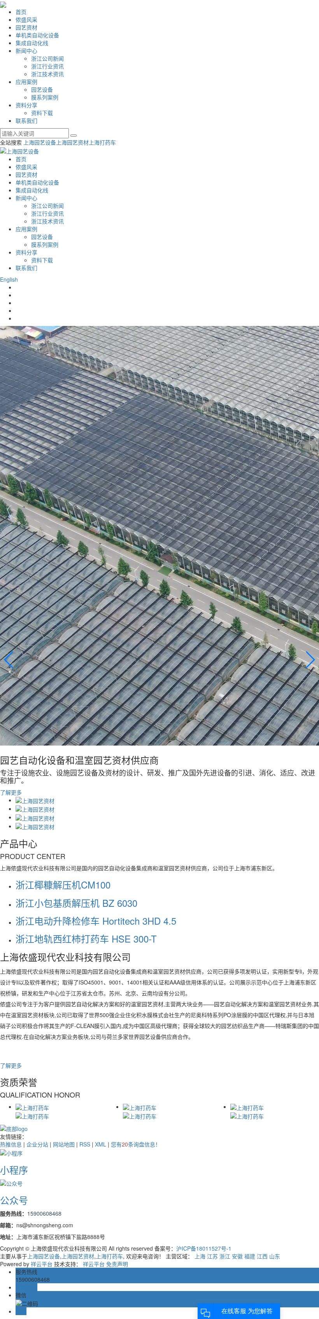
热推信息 (11, 1144)
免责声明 (117, 1264)
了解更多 (11, 792)
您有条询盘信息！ (136, 1144)
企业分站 (37, 1144)
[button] (310, 659)
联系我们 (26, 120)
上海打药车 (102, 142)
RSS (84, 1144)
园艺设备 (42, 89)
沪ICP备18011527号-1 (203, 1248)
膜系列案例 (44, 97)
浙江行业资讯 (47, 66)
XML (100, 1144)
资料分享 (26, 105)
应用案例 (26, 81)
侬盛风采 (26, 19)
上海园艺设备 (39, 142)
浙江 (224, 1256)
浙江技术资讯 (47, 74)
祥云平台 (42, 1264)
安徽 (237, 1256)
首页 (21, 12)
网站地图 (64, 1144)
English (9, 279)
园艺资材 (26, 27)
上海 (200, 1256)
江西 (262, 1256)
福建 (249, 1256)
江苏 (212, 1256)
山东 (274, 1256)
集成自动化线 (32, 43)
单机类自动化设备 (37, 35)
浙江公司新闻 (47, 58)
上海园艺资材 (72, 142)
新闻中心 (26, 50)
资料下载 (42, 113)
